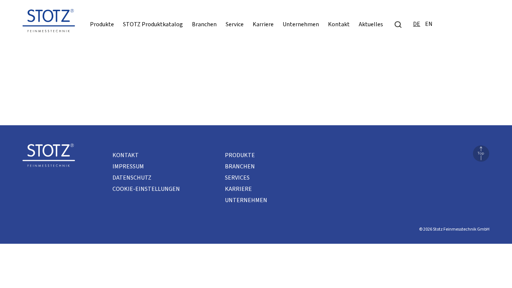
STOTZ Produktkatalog (153, 24)
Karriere (263, 24)
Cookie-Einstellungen (146, 189)
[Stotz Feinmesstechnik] (48, 23)
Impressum (128, 166)
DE (416, 24)
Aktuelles (371, 24)
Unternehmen (301, 24)
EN (429, 24)
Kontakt (339, 24)
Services (237, 178)
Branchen (204, 24)
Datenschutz (131, 178)
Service (235, 24)
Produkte (102, 24)
